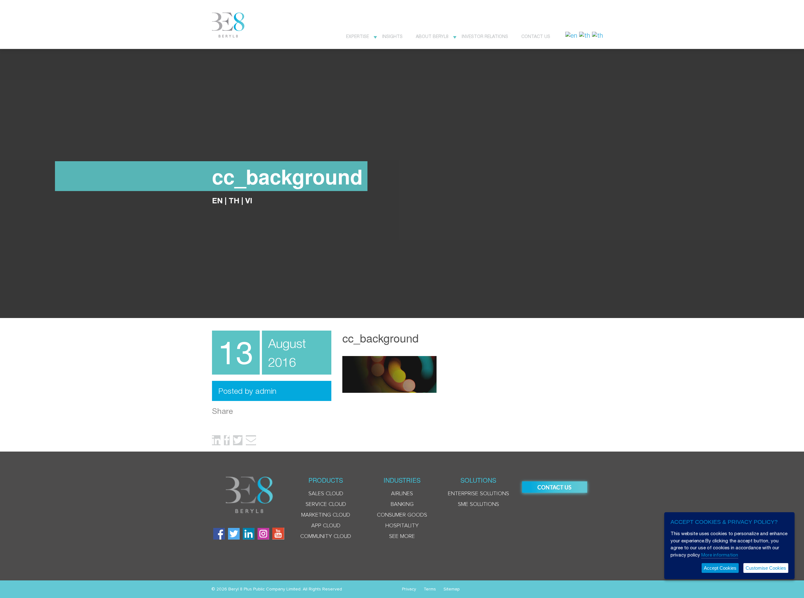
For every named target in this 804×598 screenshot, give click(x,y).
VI (248, 200)
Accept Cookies (720, 568)
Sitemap (451, 589)
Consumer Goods (402, 515)
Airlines (402, 494)
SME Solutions (478, 504)
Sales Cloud (325, 494)
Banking (402, 504)
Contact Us (535, 36)
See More (402, 536)
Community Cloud (325, 536)
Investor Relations (485, 36)
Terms (430, 589)
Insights (392, 36)
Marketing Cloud (325, 515)
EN (217, 200)
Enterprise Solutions (478, 494)
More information (719, 554)
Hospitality (402, 526)
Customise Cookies (766, 568)
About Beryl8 (432, 36)
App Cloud (325, 526)
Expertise (357, 36)
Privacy (409, 589)
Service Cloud (326, 504)
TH (234, 200)
